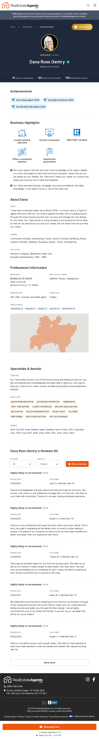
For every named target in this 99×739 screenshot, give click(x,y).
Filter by (14, 459)
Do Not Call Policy (40, 716)
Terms (28, 716)
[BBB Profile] (52, 702)
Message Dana (51, 727)
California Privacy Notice (84, 716)
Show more (49, 662)
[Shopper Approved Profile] (44, 702)
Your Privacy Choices (59, 716)
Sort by (41, 459)
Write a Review (79, 464)
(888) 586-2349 (15, 686)
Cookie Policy (10, 716)
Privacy (21, 716)
